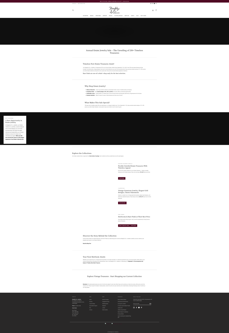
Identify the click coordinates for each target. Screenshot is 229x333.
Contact (90, 309)
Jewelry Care (120, 307)
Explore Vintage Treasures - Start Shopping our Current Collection (114, 276)
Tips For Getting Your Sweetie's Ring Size (124, 317)
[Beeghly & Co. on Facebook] (136, 307)
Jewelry (105, 15)
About (132, 15)
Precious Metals (121, 313)
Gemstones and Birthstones (123, 301)
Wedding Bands (105, 303)
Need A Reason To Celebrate (123, 311)
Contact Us (74, 3)
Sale (137, 15)
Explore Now (122, 202)
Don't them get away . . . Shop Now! (127, 225)
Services (127, 15)
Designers (98, 15)
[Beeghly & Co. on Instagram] (134, 307)
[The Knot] (107, 323)
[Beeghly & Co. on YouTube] (139, 307)
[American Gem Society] (117, 323)
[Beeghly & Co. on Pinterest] (141, 307)
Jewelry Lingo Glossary (122, 309)
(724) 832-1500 (78, 305)
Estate (110, 15)
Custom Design (92, 303)
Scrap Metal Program (93, 305)
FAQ (90, 307)
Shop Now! (121, 178)
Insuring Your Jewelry (122, 303)
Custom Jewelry (118, 15)
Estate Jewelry (105, 309)
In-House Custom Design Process (124, 305)
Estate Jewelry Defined (122, 299)
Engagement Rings (105, 301)
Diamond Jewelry (105, 299)
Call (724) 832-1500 (81, 3)
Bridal (92, 15)
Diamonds (85, 15)
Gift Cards (143, 15)
